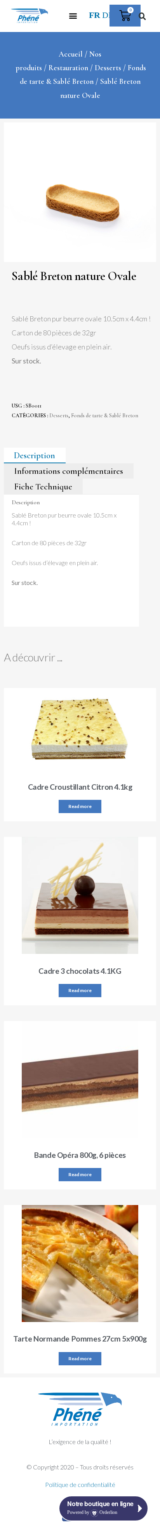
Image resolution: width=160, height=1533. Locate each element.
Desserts (108, 68)
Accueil (71, 54)
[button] (72, 15)
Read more (80, 806)
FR (94, 15)
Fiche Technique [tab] (43, 486)
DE (107, 15)
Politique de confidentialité (80, 1484)
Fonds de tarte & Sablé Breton (104, 415)
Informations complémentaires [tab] (68, 471)
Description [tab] (34, 455)
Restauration (68, 68)
